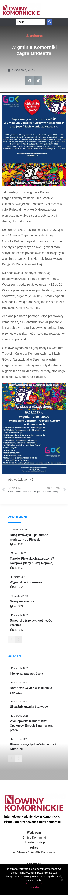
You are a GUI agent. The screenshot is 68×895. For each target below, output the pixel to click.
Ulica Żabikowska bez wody (29, 706)
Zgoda (34, 887)
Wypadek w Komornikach (27, 582)
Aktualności (34, 36)
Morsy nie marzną (22, 601)
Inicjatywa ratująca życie (26, 673)
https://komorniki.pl (34, 842)
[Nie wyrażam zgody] (62, 879)
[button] (30, 80)
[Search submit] (49, 22)
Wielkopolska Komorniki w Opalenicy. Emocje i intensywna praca (31, 725)
